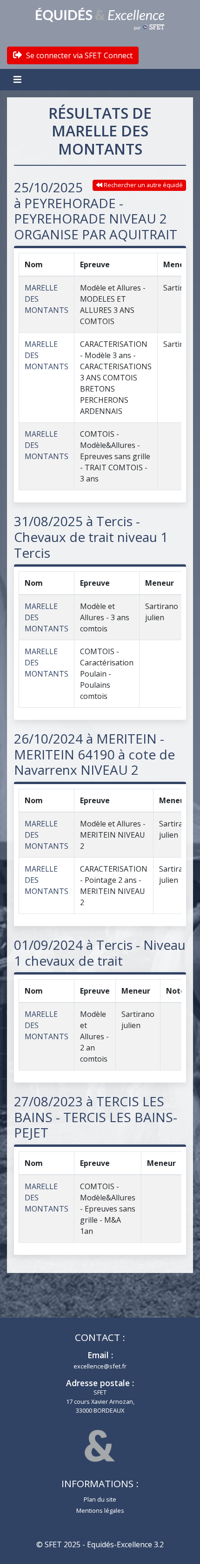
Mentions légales (100, 1510)
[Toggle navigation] (18, 80)
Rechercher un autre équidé (142, 185)
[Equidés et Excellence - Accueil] (100, 19)
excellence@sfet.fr (100, 1366)
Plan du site (100, 1499)
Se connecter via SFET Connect (78, 55)
